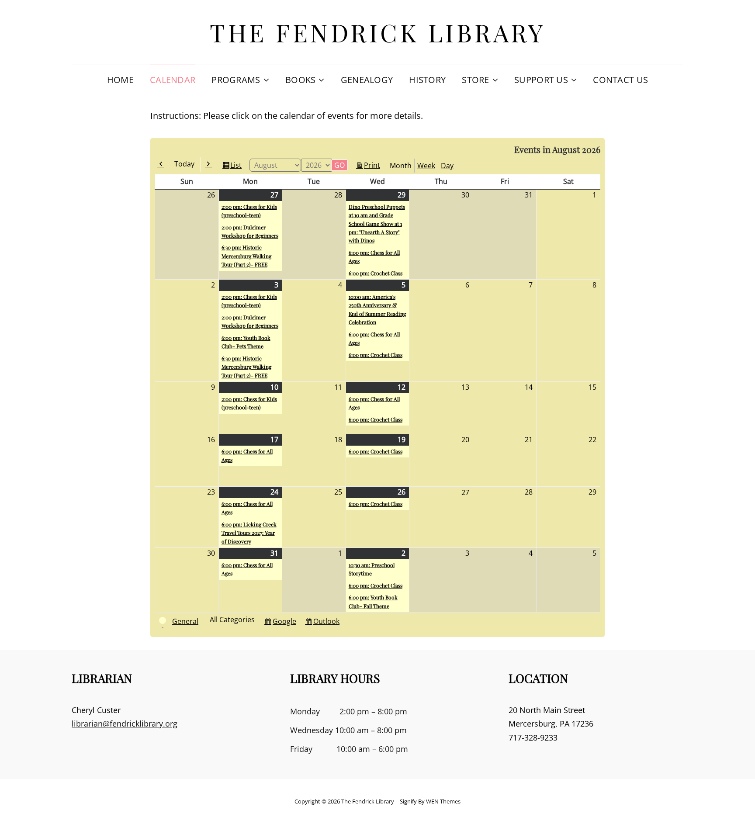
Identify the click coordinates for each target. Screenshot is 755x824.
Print (373, 165)
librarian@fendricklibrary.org (124, 723)
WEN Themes (443, 801)
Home (120, 80)
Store (475, 80)
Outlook (327, 622)
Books (300, 80)
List (237, 166)
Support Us (541, 80)
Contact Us (620, 80)
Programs (235, 80)
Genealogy (367, 80)
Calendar (172, 80)
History (427, 80)
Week (426, 165)
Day (447, 165)
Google (286, 622)
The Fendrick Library (377, 32)
